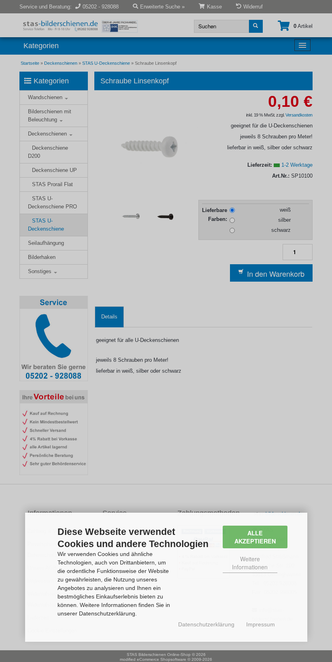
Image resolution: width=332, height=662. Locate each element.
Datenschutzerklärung (206, 624)
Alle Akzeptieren (255, 537)
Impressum (260, 624)
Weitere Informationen (250, 563)
